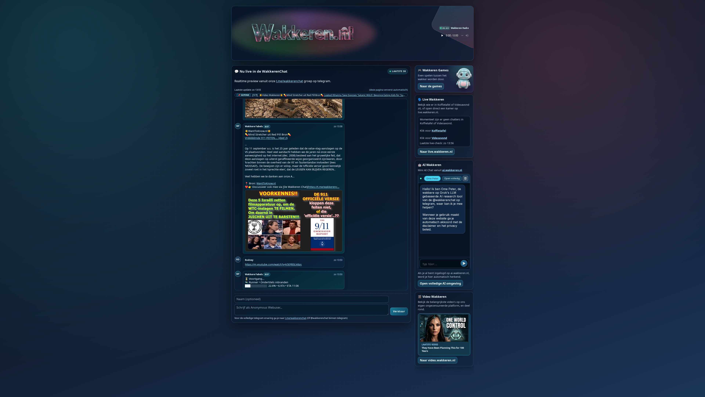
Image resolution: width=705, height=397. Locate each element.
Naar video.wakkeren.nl (437, 360)
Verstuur (399, 311)
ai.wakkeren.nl (452, 170)
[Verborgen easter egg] (329, 27)
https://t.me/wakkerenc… (323, 187)
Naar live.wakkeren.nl (436, 152)
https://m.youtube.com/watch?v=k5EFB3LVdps (273, 264)
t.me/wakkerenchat (289, 81)
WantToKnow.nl (266, 183)
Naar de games (431, 86)
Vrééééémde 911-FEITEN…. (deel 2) (266, 138)
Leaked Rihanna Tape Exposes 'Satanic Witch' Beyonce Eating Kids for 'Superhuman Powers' (374, 95)
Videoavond (439, 138)
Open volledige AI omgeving (440, 283)
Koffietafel (439, 130)
